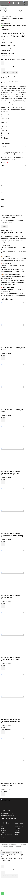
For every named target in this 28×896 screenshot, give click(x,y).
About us (3, 832)
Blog (2, 837)
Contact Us (4, 830)
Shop (2, 828)
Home (3, 826)
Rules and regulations (7, 834)
